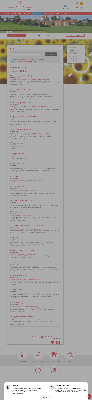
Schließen (46, 397)
